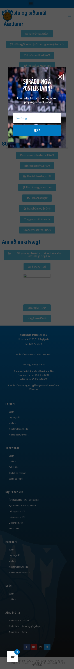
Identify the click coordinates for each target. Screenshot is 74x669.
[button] (60, 77)
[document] (37, 334)
